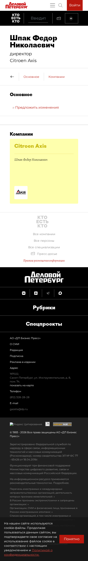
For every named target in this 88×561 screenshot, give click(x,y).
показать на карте (22, 385)
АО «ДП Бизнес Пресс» (25, 338)
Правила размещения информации (44, 260)
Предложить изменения (36, 107)
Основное (31, 77)
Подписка (16, 356)
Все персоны (44, 241)
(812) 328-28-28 (19, 397)
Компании (56, 77)
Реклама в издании (22, 362)
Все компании (44, 234)
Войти (74, 5)
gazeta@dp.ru (19, 409)
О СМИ (14, 344)
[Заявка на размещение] (71, 18)
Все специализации (44, 247)
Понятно (71, 539)
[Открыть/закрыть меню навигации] (52, 5)
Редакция (16, 350)
